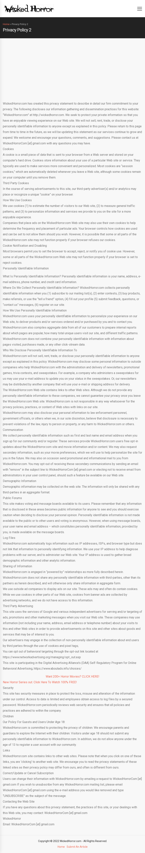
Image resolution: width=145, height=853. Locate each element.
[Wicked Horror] (29, 8)
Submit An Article (77, 846)
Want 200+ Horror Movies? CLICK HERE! (72, 676)
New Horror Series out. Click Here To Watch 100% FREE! (40, 682)
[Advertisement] (72, 66)
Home (6, 24)
